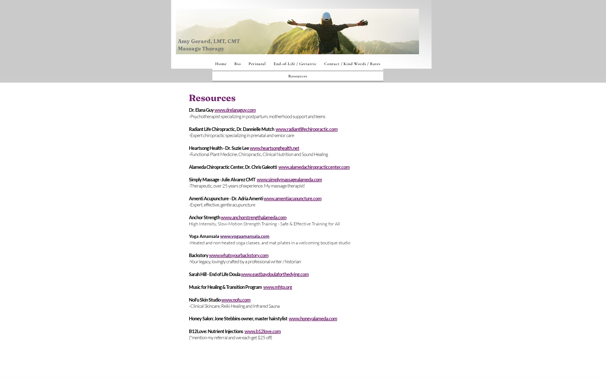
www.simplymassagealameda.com (289, 179)
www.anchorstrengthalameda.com (253, 217)
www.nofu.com (235, 300)
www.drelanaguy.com (235, 110)
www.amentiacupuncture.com (292, 198)
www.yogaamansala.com (244, 236)
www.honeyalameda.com (313, 318)
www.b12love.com (263, 331)
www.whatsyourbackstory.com (238, 255)
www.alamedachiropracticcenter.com (314, 167)
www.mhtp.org (277, 287)
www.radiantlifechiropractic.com (307, 129)
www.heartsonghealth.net (274, 148)
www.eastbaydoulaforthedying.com (275, 274)
